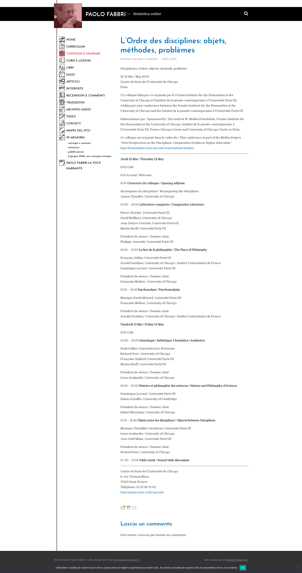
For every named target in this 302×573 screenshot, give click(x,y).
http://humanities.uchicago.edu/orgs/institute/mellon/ (157, 148)
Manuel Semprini (236, 559)
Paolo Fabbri (105, 14)
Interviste (74, 88)
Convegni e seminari (83, 53)
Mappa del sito (78, 130)
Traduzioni (75, 102)
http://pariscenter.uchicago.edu (142, 492)
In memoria (75, 137)
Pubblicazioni (76, 152)
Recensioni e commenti (85, 95)
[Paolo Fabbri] (68, 15)
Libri (70, 67)
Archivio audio (78, 109)
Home (71, 39)
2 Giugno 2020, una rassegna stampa (89, 156)
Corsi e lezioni (78, 60)
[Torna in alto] (293, 549)
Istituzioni (73, 147)
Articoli (73, 81)
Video (71, 116)
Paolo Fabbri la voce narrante (83, 166)
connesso (143, 535)
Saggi (70, 74)
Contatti (73, 123)
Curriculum (75, 46)
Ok (243, 567)
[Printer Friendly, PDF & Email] (128, 507)
